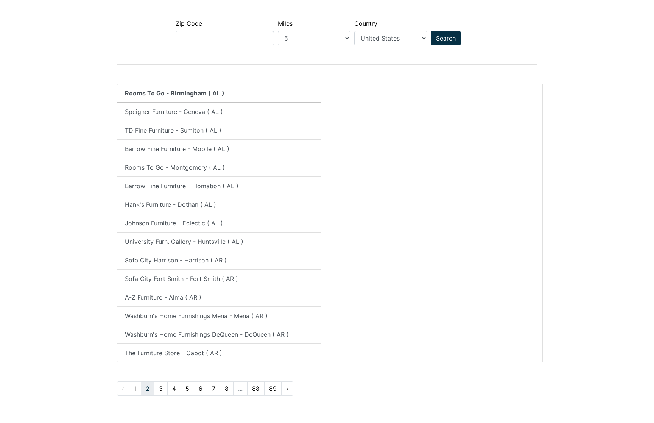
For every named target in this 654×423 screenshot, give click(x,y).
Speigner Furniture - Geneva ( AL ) (174, 112)
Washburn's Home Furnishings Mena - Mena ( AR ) (196, 316)
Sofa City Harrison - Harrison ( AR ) (176, 260)
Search (446, 38)
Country (365, 23)
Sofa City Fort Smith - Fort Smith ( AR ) (181, 279)
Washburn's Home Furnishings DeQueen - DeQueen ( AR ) (207, 334)
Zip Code (189, 23)
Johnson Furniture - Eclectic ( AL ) (174, 223)
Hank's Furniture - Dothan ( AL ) (170, 204)
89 (273, 388)
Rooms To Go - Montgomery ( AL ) (175, 167)
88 (256, 388)
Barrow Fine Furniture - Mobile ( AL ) (177, 149)
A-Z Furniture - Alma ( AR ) (163, 297)
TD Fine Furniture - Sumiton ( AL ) (173, 130)
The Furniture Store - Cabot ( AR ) (173, 353)
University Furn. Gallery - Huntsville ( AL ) (184, 241)
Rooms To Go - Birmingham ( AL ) (174, 93)
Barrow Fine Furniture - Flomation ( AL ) (181, 186)
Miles (285, 23)
